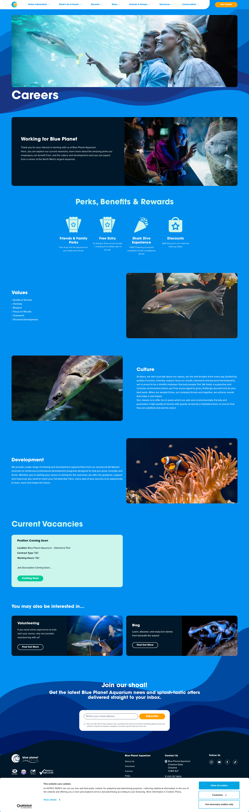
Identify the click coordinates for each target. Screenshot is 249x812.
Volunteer (130, 766)
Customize (217, 795)
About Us (129, 761)
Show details (50, 799)
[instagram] (211, 762)
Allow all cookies (219, 785)
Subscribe (152, 716)
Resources (165, 5)
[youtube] (219, 762)
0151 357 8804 (173, 776)
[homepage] (14, 4)
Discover (95, 5)
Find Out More (30, 647)
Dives (114, 5)
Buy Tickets (226, 5)
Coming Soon (30, 578)
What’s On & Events (69, 5)
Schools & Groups (138, 5)
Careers (129, 771)
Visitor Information (37, 5)
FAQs (127, 776)
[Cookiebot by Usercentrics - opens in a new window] (24, 806)
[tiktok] (235, 762)
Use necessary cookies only (219, 804)
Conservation (189, 5)
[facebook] (227, 762)
